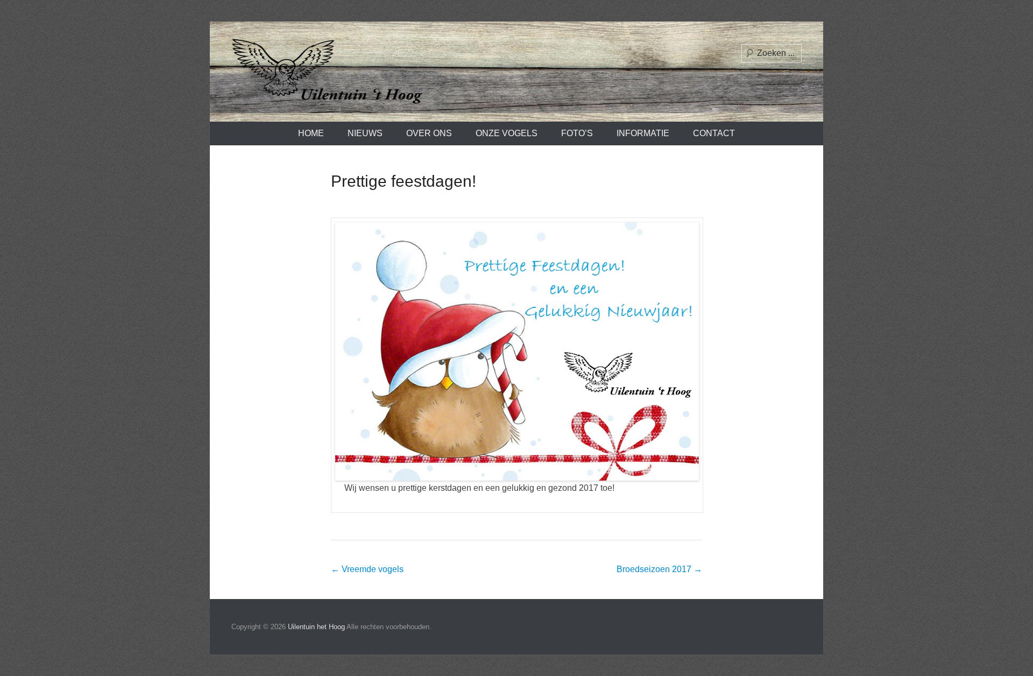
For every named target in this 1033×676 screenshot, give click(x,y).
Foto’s (577, 133)
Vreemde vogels (367, 569)
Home (311, 133)
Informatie (643, 133)
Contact (714, 133)
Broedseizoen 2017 (659, 569)
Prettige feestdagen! (403, 181)
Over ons (429, 133)
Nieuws (365, 133)
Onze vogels (506, 133)
